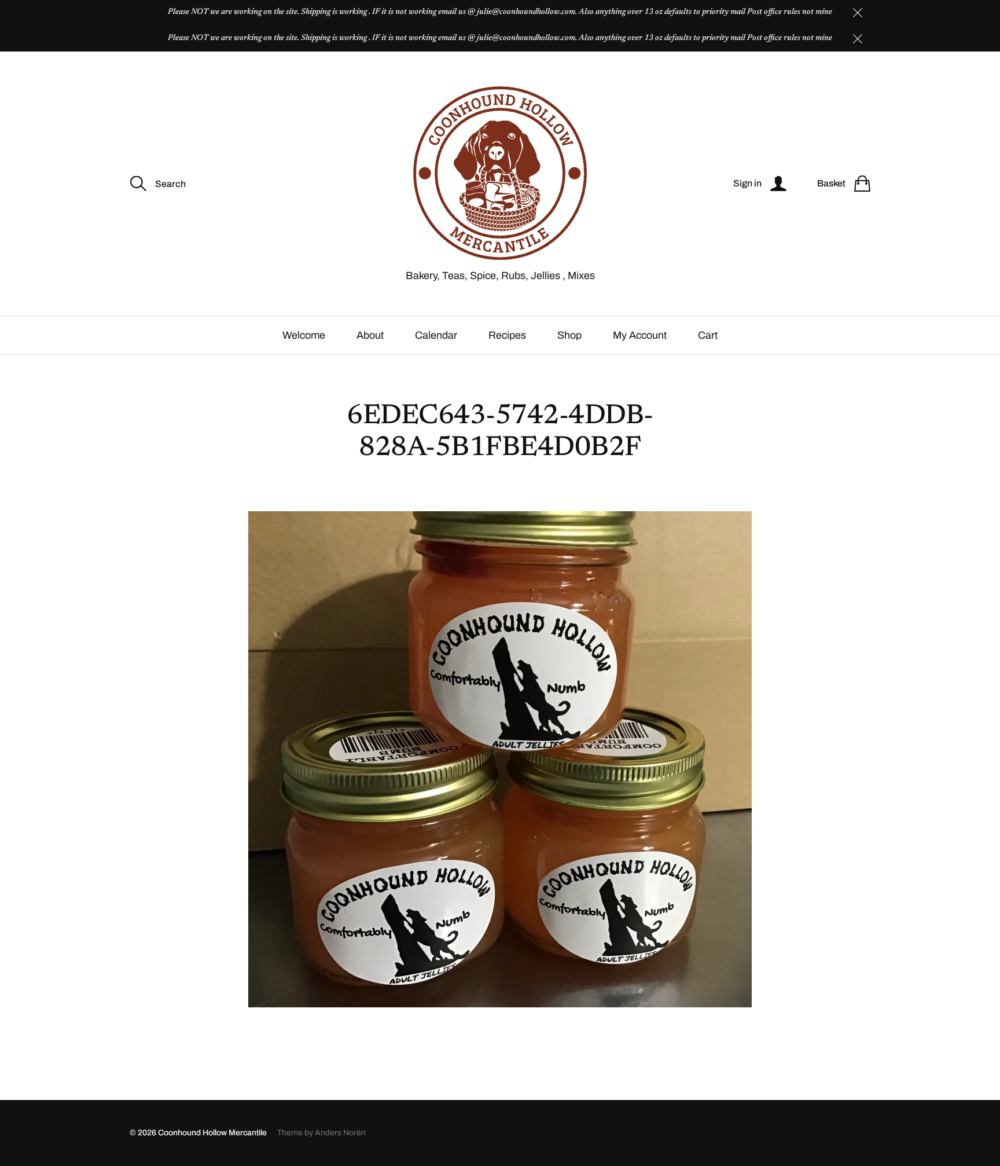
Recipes (507, 335)
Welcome (303, 335)
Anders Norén (340, 1132)
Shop (569, 335)
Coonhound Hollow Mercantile (212, 1132)
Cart (708, 335)
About (370, 335)
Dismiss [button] (857, 12)
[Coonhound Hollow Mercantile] (500, 173)
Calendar (436, 335)
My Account (640, 335)
